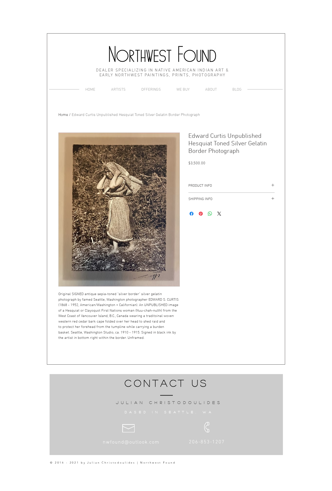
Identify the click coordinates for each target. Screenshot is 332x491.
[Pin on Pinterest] (201, 214)
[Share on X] (219, 214)
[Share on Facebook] (191, 214)
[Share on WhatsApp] (210, 214)
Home (63, 115)
